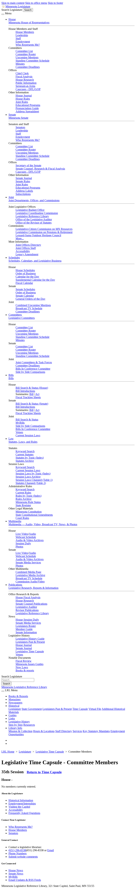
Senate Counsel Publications (31, 603)
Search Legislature (11, 9)
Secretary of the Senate (28, 165)
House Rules (23, 98)
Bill (31, 394)
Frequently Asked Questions (24, 813)
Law (11, 438)
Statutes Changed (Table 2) (31, 483)
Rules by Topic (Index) (28, 495)
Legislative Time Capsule (30, 651)
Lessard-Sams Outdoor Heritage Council (38, 235)
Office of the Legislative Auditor (34, 219)
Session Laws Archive (28, 476)
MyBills (20, 422)
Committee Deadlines (28, 66)
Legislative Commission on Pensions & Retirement (44, 232)
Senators (20, 127)
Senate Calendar (25, 295)
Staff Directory (63, 731)
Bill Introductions (25, 390)
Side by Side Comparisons (30, 371)
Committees (15, 314)
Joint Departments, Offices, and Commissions (34, 200)
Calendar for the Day (27, 276)
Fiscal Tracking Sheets (28, 397)
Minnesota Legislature (17, 6)
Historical (13, 705)
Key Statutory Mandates (96, 731)
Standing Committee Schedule (32, 60)
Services (77, 731)
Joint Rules (22, 101)
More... (20, 238)
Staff (18, 38)
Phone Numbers (17, 853)
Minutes (20, 63)
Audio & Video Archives (30, 540)
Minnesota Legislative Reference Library (24, 687)
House (12, 19)
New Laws (22, 667)
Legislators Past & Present (30, 641)
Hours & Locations (44, 731)
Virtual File (95, 708)
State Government (32, 708)
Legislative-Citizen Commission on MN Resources (44, 228)
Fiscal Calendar (24, 282)
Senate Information (26, 632)
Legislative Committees (21, 317)
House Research (25, 79)
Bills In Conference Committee (33, 368)
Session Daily (23, 543)
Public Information (26, 82)
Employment (23, 41)
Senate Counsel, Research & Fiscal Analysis (40, 168)
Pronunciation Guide (27, 108)
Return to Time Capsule (44, 772)
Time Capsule (80, 708)
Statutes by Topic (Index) (30, 457)
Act (37, 394)
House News (15, 870)
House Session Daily (27, 619)
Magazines (14, 699)
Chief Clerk (22, 73)
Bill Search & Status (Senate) (32, 403)
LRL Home (7, 751)
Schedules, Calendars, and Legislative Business (34, 260)
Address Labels (24, 190)
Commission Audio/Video (30, 581)
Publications (15, 584)
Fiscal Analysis (24, 76)
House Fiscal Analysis (28, 597)
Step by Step (15, 724)
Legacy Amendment (27, 254)
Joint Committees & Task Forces (34, 362)
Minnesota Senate (18, 117)
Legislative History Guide (30, 638)
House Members (25, 32)
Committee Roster (26, 54)
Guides (12, 715)
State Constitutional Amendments (34, 514)
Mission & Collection (20, 731)
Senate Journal (24, 178)
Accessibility (23, 251)
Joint (11, 197)
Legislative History (19, 721)
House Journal (24, 95)
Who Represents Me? (28, 44)
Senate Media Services (28, 562)
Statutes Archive (25, 460)
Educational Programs (28, 105)
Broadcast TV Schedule (29, 308)
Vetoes (19, 432)
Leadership (22, 35)
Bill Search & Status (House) (32, 387)
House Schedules (25, 270)
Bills (11, 375)
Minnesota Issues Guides (29, 664)
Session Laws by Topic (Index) (33, 473)
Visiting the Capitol (19, 806)
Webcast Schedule (26, 537)
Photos (19, 546)
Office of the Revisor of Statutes (34, 222)
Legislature (14, 708)
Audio (32, 533)
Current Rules (23, 492)
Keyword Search (25, 451)
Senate (12, 114)
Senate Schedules (25, 289)
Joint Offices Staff (26, 248)
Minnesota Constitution (29, 511)
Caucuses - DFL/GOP (28, 89)
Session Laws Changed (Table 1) (34, 479)
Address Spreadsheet (27, 111)
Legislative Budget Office (30, 209)
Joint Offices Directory (28, 244)
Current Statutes (24, 454)
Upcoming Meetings (27, 57)
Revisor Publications (27, 610)
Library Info (15, 727)
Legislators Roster (26, 625)
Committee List (24, 51)
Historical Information (20, 800)
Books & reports (25, 670)
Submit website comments (23, 856)
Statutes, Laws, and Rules (22, 441)
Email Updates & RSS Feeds (24, 879)
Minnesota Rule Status (28, 502)
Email (50, 850)
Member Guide (24, 629)
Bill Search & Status (27, 419)
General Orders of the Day (30, 298)
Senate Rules (23, 181)
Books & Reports (18, 696)
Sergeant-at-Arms (25, 86)
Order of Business (26, 273)
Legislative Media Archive (30, 575)
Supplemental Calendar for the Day (35, 279)
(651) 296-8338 (17, 850)
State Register (23, 505)
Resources (29, 724)
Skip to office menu (36, 2)
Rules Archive (24, 498)
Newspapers (15, 702)
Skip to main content (12, 2)
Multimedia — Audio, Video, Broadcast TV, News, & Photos (42, 524)
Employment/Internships (22, 803)
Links (11, 718)
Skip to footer (55, 2)
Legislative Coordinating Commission (37, 213)
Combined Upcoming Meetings (33, 305)
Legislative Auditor (26, 606)
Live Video (22, 533)
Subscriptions (23, 194)
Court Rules (22, 517)
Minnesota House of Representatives (28, 22)
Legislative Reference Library (32, 216)
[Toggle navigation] (2, 14)
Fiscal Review (24, 660)
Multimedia (14, 521)
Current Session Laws (28, 435)
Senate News (15, 873)
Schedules (14, 257)
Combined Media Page (28, 571)
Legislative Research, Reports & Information (33, 587)
